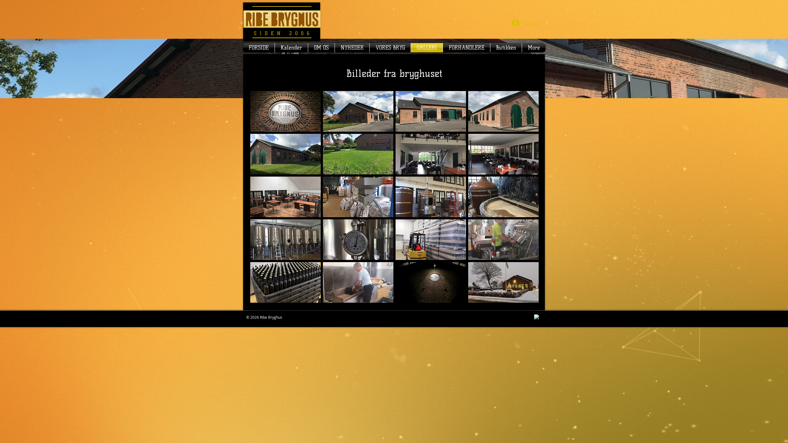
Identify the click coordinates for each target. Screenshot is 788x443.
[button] (285, 111)
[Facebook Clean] (537, 317)
